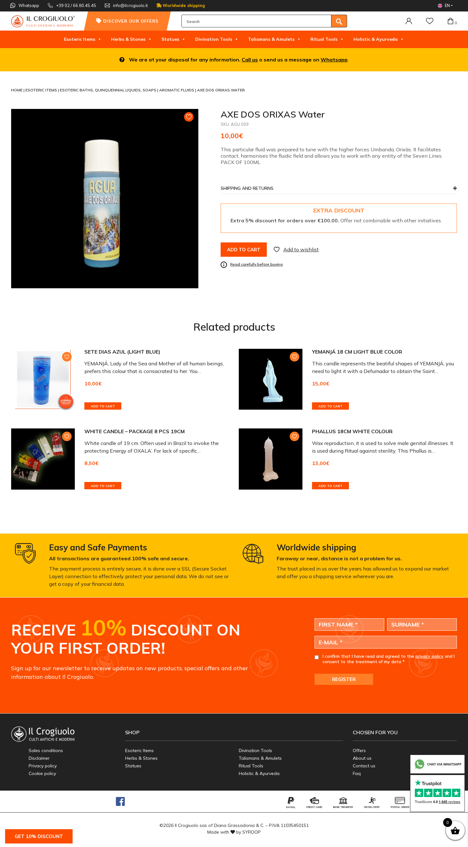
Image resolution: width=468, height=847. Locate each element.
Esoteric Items (79, 39)
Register (344, 679)
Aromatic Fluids (177, 90)
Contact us (364, 766)
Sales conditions (46, 750)
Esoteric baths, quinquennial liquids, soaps (108, 90)
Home (17, 90)
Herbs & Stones (128, 39)
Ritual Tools (323, 39)
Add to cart (243, 250)
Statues (170, 39)
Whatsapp (334, 59)
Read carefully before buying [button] (256, 264)
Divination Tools (213, 39)
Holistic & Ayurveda (375, 39)
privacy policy (429, 656)
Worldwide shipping (183, 5)
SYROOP (251, 832)
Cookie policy (42, 773)
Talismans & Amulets (271, 39)
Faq (357, 773)
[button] (339, 190)
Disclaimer (39, 758)
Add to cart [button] (103, 406)
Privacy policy (43, 766)
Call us (250, 59)
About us (362, 758)
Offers (359, 750)
